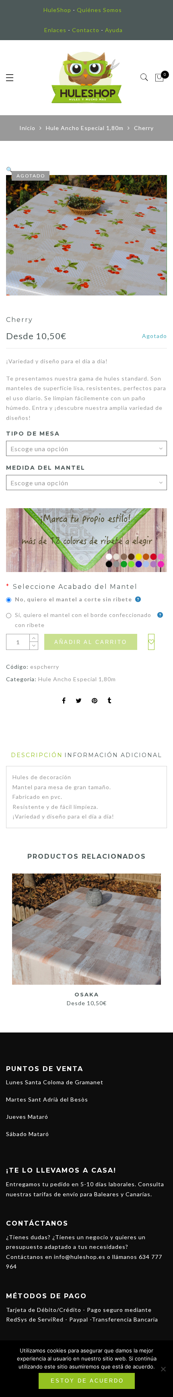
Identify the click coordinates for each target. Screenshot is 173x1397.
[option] (86, 235)
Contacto (85, 29)
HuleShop (57, 9)
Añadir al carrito (90, 642)
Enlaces (55, 29)
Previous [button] (12, 936)
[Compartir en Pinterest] (95, 701)
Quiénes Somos (99, 9)
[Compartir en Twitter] (79, 701)
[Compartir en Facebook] (64, 701)
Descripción (37, 755)
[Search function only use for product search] (144, 77)
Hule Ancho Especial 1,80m (85, 127)
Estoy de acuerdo (87, 1381)
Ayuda (114, 29)
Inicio (27, 127)
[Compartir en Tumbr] (109, 701)
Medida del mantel (45, 467)
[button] (9, 169)
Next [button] (157, 936)
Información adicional (113, 755)
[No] (163, 1369)
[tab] (37, 755)
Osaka (86, 994)
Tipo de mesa (33, 433)
